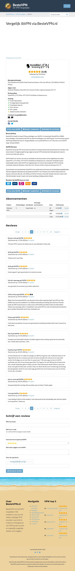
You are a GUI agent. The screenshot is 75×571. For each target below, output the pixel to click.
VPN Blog (35, 521)
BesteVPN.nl (10, 14)
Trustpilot (31, 240)
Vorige (17, 232)
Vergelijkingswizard (38, 512)
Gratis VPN (35, 517)
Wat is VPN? (36, 515)
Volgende (57, 232)
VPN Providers (21, 14)
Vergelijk (34, 510)
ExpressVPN (51, 522)
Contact (34, 523)
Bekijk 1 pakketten (31, 129)
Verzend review (15, 471)
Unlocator (50, 535)
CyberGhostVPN (52, 508)
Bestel (67, 208)
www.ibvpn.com (37, 77)
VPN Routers (36, 519)
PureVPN (50, 515)
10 (50, 232)
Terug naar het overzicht (13, 58)
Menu (66, 6)
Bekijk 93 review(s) (51, 129)
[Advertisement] (37, 43)
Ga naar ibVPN (14, 129)
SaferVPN (50, 528)
